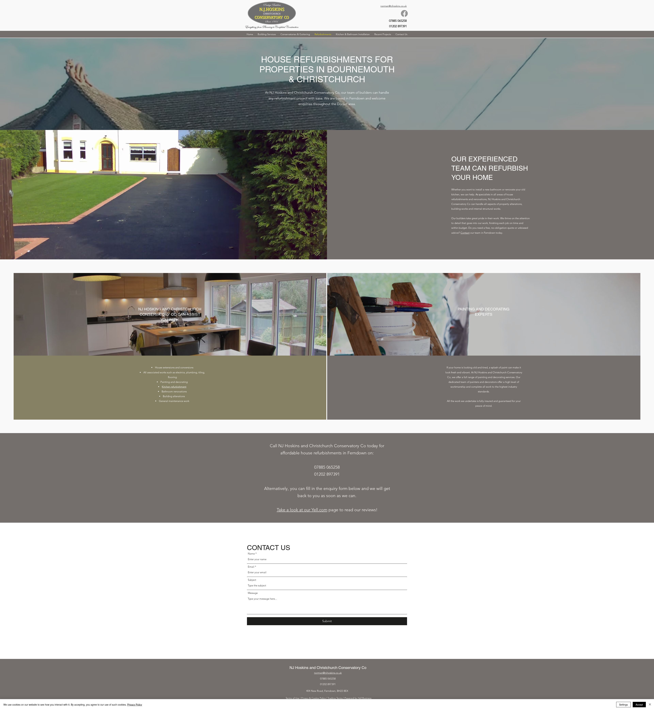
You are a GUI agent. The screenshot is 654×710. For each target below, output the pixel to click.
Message (253, 593)
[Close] (650, 704)
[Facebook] (404, 13)
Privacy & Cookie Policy (313, 698)
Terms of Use (292, 698)
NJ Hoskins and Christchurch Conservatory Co (328, 668)
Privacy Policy (134, 704)
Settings (623, 704)
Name (251, 553)
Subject (252, 580)
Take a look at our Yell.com (302, 509)
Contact (465, 232)
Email (251, 566)
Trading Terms (335, 698)
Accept (639, 704)
